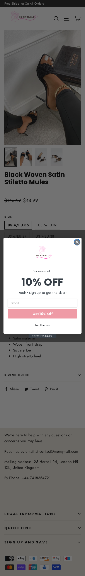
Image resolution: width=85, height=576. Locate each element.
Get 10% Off (42, 313)
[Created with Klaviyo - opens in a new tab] (42, 336)
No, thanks (42, 325)
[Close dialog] (77, 242)
